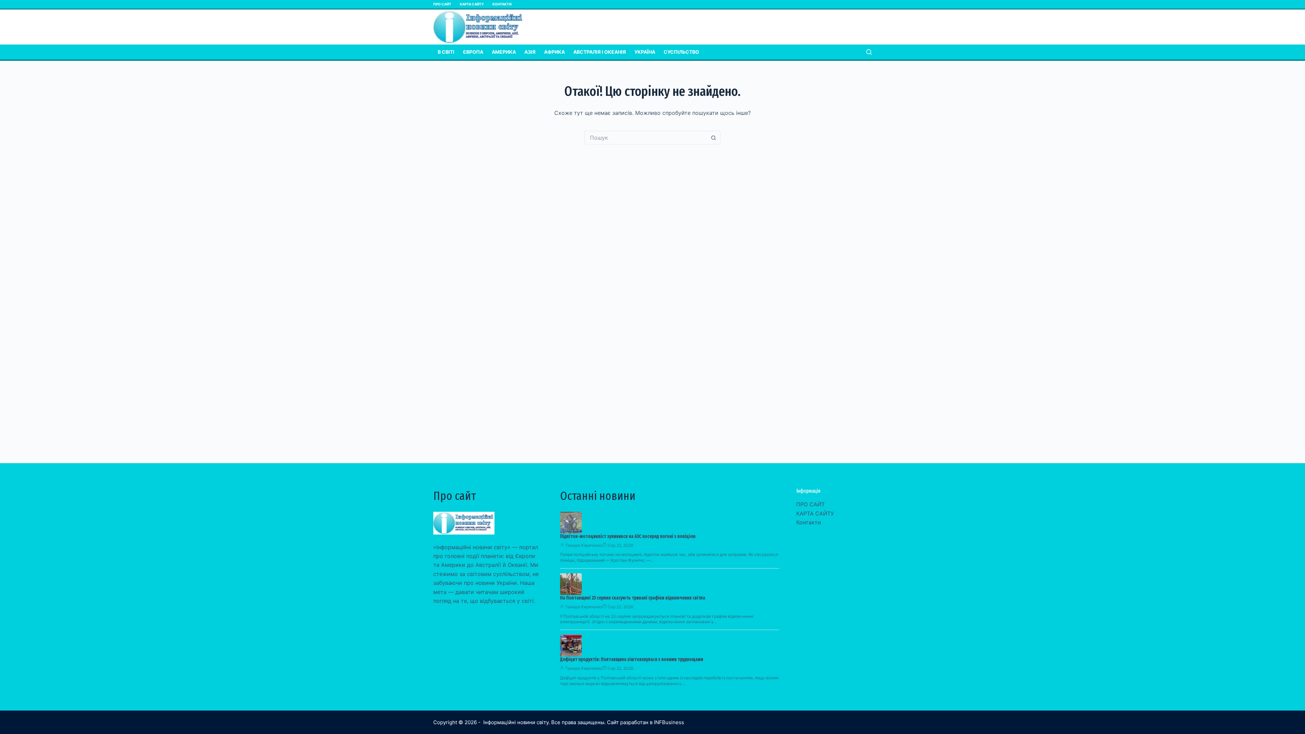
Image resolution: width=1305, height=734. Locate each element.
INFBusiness (669, 722)
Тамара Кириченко (584, 545)
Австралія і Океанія (599, 52)
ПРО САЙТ (442, 4)
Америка (504, 52)
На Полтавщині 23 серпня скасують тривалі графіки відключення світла (632, 598)
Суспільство (681, 52)
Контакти (501, 4)
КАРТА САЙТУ (472, 4)
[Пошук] (869, 52)
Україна (644, 52)
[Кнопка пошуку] (713, 137)
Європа (473, 52)
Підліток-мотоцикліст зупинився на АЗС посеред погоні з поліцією (628, 536)
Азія (530, 52)
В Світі (446, 52)
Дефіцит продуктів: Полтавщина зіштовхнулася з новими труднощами (631, 659)
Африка (554, 52)
